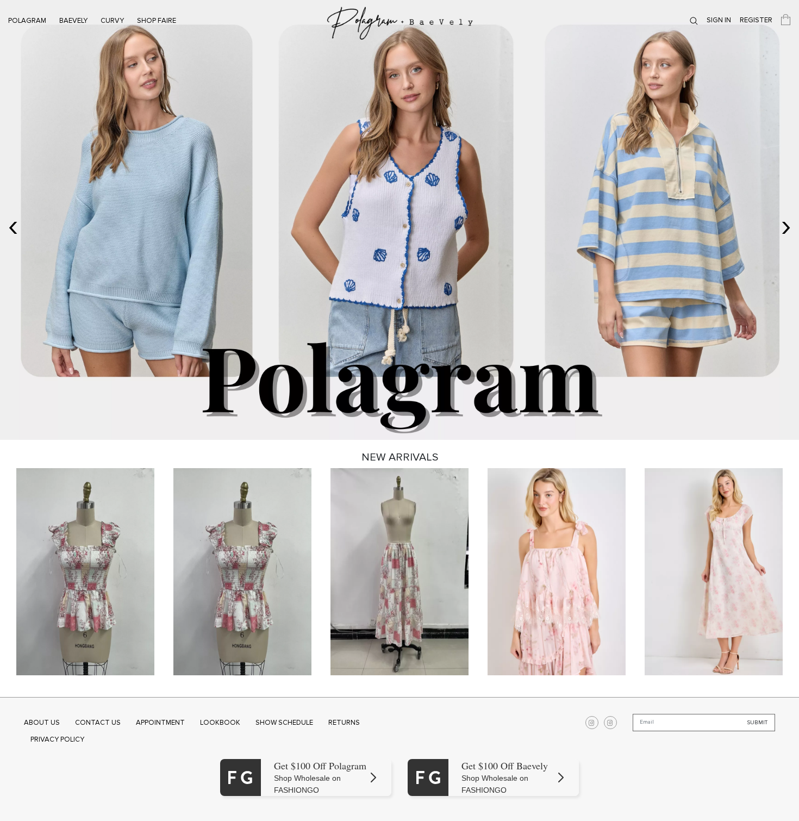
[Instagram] (591, 722)
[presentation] (13, 225)
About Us (42, 722)
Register (756, 20)
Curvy (112, 20)
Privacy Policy (57, 739)
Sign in (719, 20)
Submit (757, 722)
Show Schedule (284, 722)
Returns (344, 722)
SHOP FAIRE (156, 20)
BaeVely (73, 20)
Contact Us (98, 722)
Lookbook (220, 722)
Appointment (160, 722)
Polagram (27, 20)
